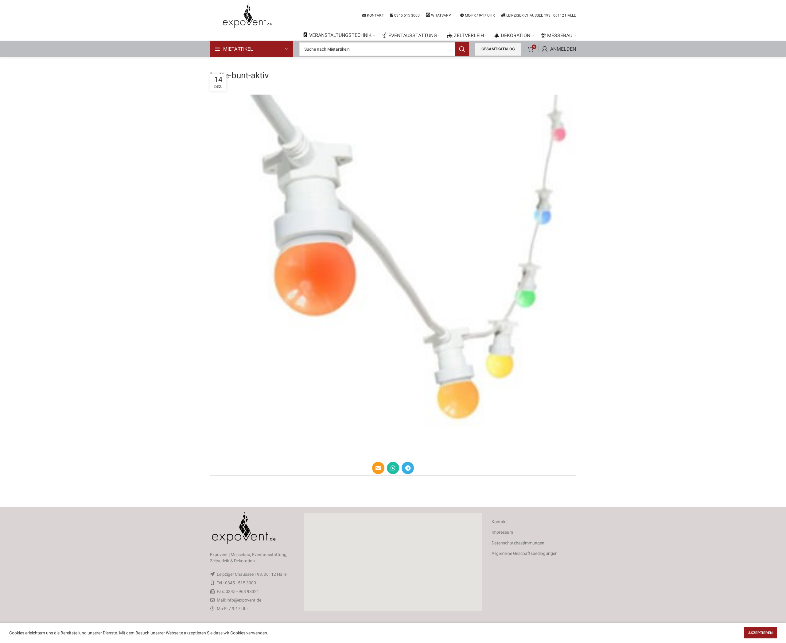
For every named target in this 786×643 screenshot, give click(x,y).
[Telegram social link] (408, 468)
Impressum (502, 532)
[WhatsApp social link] (393, 468)
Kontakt (499, 521)
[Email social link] (378, 468)
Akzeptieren (760, 633)
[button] (393, 562)
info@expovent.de (244, 600)
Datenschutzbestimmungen (518, 542)
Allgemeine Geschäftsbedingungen (525, 553)
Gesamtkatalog (498, 49)
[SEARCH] (462, 49)
